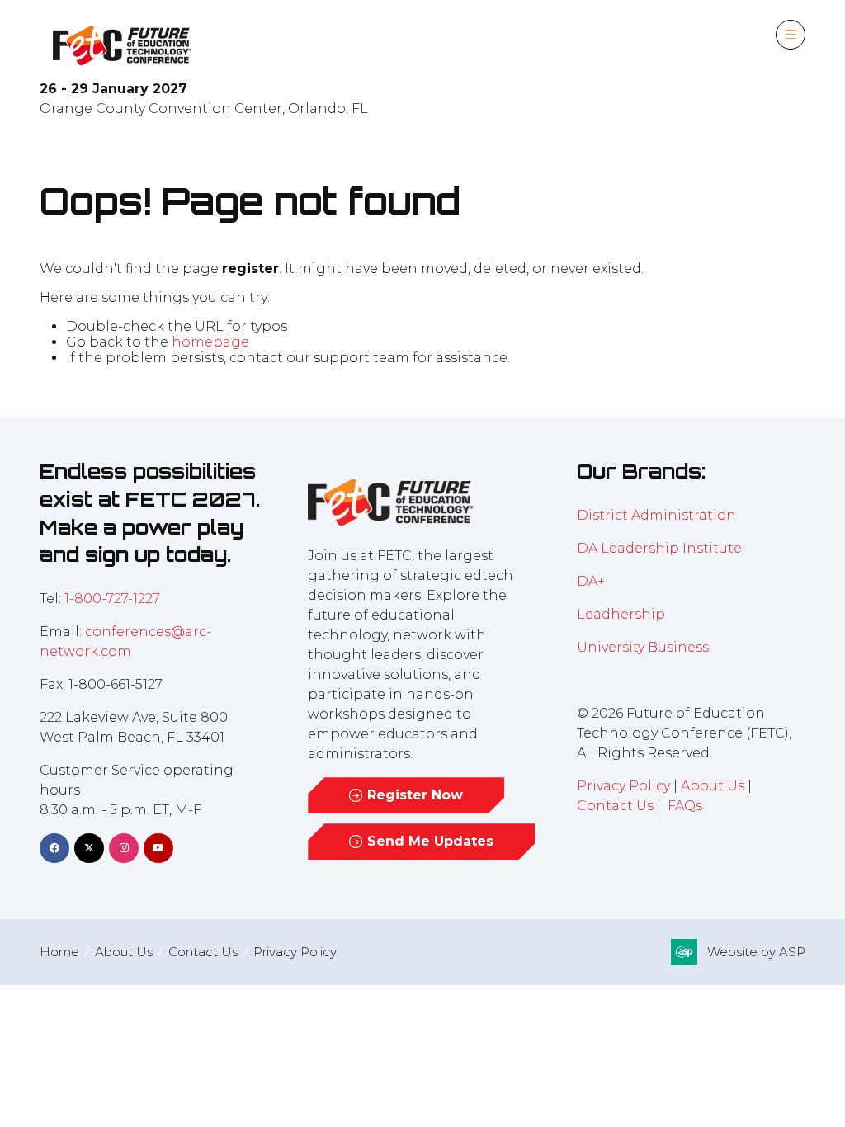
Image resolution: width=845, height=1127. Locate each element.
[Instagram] (124, 848)
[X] (89, 848)
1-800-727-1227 (112, 598)
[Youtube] (158, 848)
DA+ (591, 581)
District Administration (656, 515)
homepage (210, 342)
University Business (643, 647)
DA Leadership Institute (661, 548)
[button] (790, 35)
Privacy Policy (623, 786)
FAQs (685, 805)
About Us (712, 786)
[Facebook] (54, 848)
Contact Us (615, 805)
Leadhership (621, 614)
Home (59, 952)
